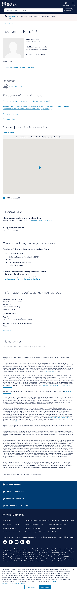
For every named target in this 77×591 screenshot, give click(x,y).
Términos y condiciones (33, 528)
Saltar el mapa (8, 133)
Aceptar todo (45, 587)
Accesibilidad (7, 520)
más (10, 18)
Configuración (30, 587)
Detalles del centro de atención (30, 279)
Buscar (68, 10)
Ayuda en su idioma (9, 528)
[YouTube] (16, 542)
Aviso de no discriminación (12, 524)
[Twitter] (5, 542)
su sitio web (48, 371)
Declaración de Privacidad (18, 583)
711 (31, 369)
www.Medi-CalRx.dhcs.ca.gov (58, 417)
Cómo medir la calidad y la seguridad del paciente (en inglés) (27, 101)
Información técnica (55, 528)
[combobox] (33, 10)
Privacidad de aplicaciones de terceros (61, 520)
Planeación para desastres (57, 524)
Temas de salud (9, 119)
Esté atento (12, 16)
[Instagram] (28, 542)
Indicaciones (10, 279)
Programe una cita (16, 86)
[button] (40, 168)
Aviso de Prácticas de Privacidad (36, 520)
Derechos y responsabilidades (35, 532)
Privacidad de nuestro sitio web (14, 532)
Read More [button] (7, 330)
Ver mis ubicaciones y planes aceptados (18, 68)
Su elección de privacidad (34, 524)
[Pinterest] (22, 542)
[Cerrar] (74, 570)
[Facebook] (10, 542)
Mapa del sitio (52, 532)
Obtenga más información (41, 220)
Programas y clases (10, 114)
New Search (9, 24)
